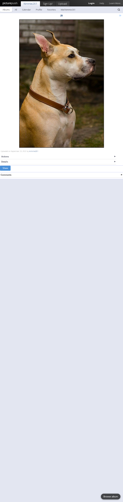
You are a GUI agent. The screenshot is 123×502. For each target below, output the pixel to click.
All (16, 9)
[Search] (118, 9)
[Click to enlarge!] (61, 83)
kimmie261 (33, 151)
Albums (6, 9)
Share (5, 168)
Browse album (110, 496)
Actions (5, 156)
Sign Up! (47, 3)
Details (4, 162)
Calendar (26, 9)
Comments (6, 175)
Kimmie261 (30, 3)
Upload (62, 3)
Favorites (51, 9)
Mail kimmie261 (68, 9)
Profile (39, 9)
